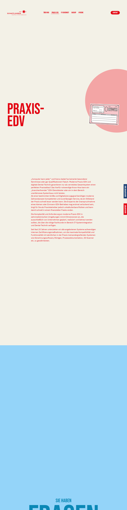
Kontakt (115, 13)
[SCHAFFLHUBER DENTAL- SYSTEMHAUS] (16, 13)
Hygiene (81, 12)
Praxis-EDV (55, 12)
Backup (74, 12)
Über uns (46, 12)
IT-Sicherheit (65, 12)
